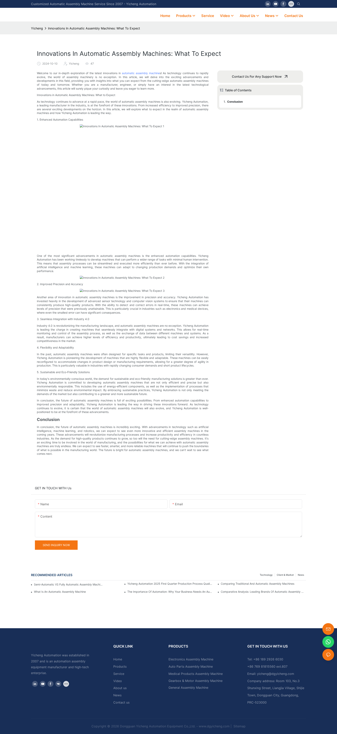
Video (117, 681)
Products (120, 666)
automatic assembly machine (141, 73)
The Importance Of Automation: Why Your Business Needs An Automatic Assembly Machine (170, 591)
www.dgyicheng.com (214, 726)
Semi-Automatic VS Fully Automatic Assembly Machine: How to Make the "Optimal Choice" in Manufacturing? (68, 584)
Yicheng (37, 28)
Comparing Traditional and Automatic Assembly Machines (257, 583)
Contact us (121, 702)
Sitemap (239, 726)
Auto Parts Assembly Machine (190, 666)
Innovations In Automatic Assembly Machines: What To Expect (94, 28)
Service (118, 674)
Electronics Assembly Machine (190, 659)
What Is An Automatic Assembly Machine (60, 591)
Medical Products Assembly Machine (195, 674)
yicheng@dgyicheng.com (275, 674)
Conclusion (235, 101)
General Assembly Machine (188, 688)
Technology (266, 574)
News (301, 574)
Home (117, 659)
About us (120, 688)
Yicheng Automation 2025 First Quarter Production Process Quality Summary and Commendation (170, 583)
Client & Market (285, 574)
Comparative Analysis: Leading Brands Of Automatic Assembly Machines (263, 591)
